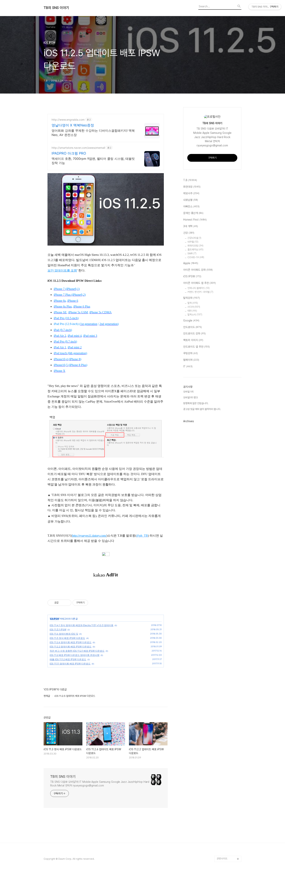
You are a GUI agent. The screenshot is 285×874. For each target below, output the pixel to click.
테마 (192, 310)
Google (191, 320)
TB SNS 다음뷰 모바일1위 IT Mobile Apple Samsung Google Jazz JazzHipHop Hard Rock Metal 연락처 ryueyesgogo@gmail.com (99, 783)
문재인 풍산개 (193, 213)
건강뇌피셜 (194, 237)
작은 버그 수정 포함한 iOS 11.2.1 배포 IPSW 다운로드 (77, 650)
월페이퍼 (191, 359)
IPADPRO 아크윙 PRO (69, 153)
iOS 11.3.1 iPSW (58, 629)
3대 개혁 (190, 226)
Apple (190, 263)
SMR (191, 253)
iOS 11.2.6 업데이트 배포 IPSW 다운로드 (71, 642)
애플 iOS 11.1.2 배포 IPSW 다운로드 (68, 659)
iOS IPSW (54, 618)
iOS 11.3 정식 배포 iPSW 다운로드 (67, 638)
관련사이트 (222, 858)
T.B (190, 180)
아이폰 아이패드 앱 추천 (199, 282)
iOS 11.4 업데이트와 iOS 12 (64, 633)
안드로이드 (192, 327)
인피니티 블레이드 (198, 288)
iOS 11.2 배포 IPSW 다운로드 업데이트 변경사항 (74, 655)
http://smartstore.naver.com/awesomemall (78, 147)
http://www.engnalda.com (68, 119)
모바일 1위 (188, 391)
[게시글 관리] (67, 603)
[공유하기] (62, 603)
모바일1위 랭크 (190, 397)
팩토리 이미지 (193, 340)
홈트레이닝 (195, 249)
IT (188, 366)
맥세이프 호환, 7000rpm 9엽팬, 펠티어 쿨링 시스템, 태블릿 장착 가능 (93, 161)
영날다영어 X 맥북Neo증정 (73, 125)
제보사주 (191, 193)
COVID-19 (195, 257)
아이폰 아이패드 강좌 (198, 269)
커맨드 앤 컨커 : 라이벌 (200, 291)
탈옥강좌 (191, 297)
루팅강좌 (190, 353)
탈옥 (192, 303)
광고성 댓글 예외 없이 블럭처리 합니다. (202, 409)
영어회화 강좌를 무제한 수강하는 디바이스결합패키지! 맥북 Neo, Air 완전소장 (93, 133)
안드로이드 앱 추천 (196, 346)
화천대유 (191, 186)
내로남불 (190, 199)
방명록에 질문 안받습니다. (195, 403)
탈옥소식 (194, 314)
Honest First (195, 219)
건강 (188, 232)
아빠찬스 (191, 206)
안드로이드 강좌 (194, 333)
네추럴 (192, 241)
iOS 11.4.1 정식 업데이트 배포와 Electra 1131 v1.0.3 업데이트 (81, 625)
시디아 (193, 306)
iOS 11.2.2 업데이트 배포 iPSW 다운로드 (71, 646)
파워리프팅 (195, 245)
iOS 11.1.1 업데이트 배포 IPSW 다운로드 (70, 663)
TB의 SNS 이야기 (56, 8)
